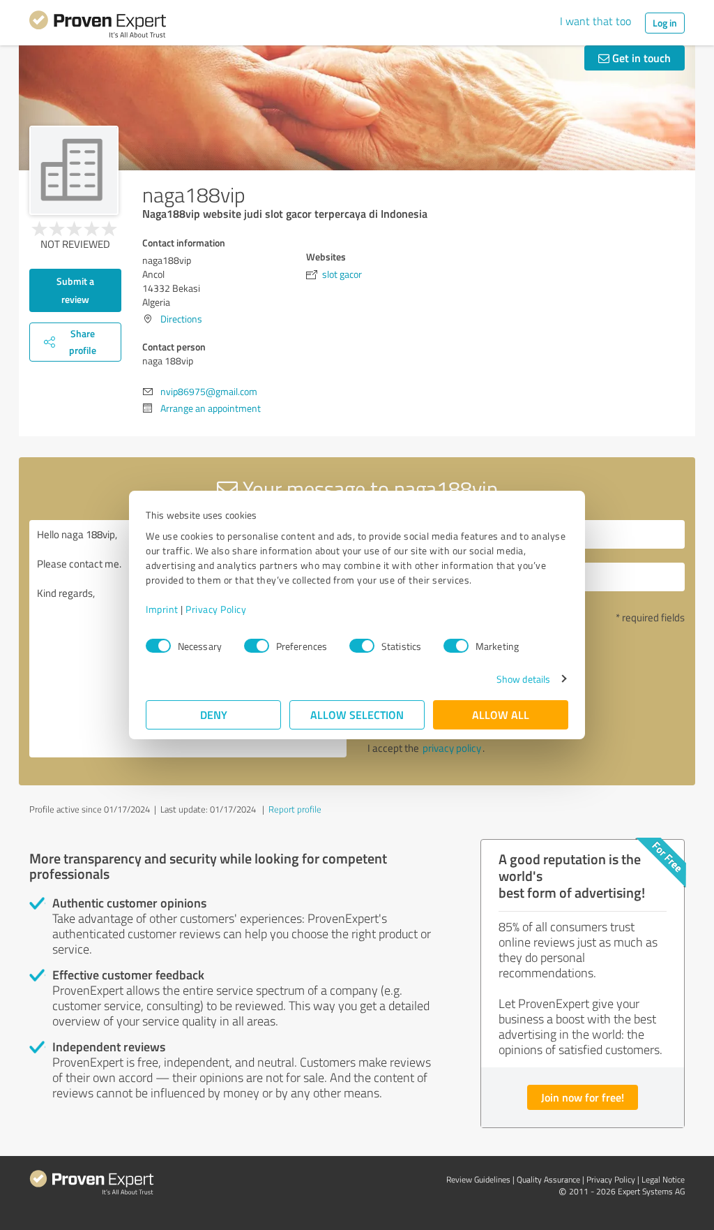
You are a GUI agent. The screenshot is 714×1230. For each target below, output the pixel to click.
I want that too (595, 21)
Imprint (162, 609)
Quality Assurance (548, 1179)
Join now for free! (582, 1097)
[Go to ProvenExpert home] (97, 26)
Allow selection (357, 714)
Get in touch (640, 58)
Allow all (500, 714)
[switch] (256, 646)
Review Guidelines (478, 1179)
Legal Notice (663, 1179)
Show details (523, 679)
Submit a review (75, 290)
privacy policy (452, 748)
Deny (213, 714)
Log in (665, 22)
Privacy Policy (215, 609)
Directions (181, 318)
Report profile (294, 809)
